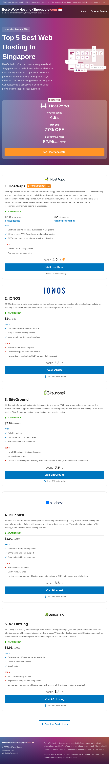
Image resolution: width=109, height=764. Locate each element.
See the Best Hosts (56, 724)
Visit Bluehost (54, 590)
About (83, 11)
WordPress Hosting (64, 221)
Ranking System (99, 11)
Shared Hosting (12, 221)
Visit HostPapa (54, 267)
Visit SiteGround (55, 474)
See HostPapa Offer (54, 151)
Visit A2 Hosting (54, 699)
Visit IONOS (54, 370)
